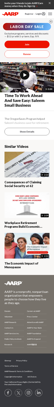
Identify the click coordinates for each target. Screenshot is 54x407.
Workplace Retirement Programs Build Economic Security (22, 226)
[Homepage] (10, 14)
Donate (7, 311)
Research (8, 344)
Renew (27, 54)
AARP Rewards (10, 322)
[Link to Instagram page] (28, 393)
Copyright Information (13, 377)
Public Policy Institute (12, 339)
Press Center (32, 316)
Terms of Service (11, 366)
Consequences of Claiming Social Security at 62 (22, 184)
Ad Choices (32, 377)
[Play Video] (25, 75)
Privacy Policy (21, 360)
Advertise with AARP (35, 322)
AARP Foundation (34, 333)
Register (29, 14)
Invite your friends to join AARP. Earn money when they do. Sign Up (23, 4)
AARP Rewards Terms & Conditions (18, 371)
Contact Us (8, 328)
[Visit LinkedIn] (39, 393)
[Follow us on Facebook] (8, 393)
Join (27, 44)
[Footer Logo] (27, 283)
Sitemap (7, 360)
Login (39, 13)
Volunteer (8, 316)
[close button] (51, 21)
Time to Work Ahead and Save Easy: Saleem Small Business (24, 100)
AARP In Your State (34, 328)
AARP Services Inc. (11, 333)
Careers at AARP (33, 311)
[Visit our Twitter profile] (18, 393)
